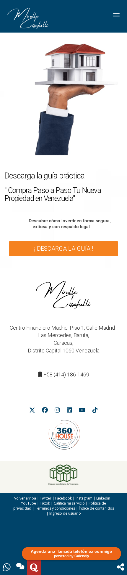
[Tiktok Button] (95, 411)
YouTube (28, 503)
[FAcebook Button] (45, 411)
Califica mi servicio (69, 503)
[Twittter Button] (32, 411)
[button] (120, 567)
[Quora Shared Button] (34, 567)
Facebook (63, 498)
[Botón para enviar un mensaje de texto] (20, 567)
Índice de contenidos (96, 508)
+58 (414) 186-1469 (66, 374)
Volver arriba (25, 498)
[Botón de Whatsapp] (7, 567)
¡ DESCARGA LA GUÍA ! (63, 248)
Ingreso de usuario (65, 513)
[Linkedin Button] (69, 411)
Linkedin (103, 498)
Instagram (84, 498)
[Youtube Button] (82, 411)
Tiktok (45, 503)
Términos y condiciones (55, 508)
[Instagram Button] (57, 411)
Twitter (45, 498)
